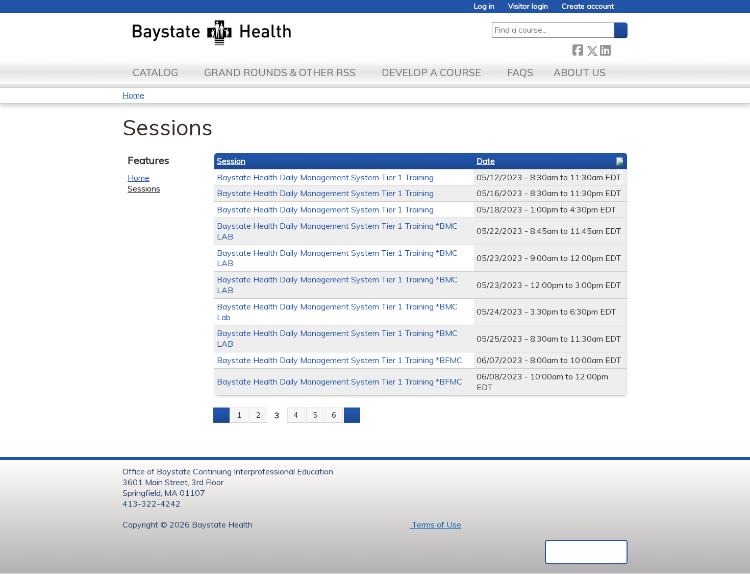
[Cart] (624, 10)
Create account (588, 6)
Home (133, 95)
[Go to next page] (352, 415)
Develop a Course (431, 72)
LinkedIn (605, 48)
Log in (484, 6)
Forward (619, 48)
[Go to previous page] (221, 415)
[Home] (259, 34)
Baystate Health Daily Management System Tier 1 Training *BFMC (339, 360)
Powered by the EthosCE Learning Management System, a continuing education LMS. (586, 552)
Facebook (577, 49)
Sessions (144, 188)
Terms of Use (435, 524)
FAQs (520, 72)
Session (231, 161)
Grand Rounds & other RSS (280, 72)
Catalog (155, 72)
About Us (580, 72)
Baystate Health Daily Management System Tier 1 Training (325, 177)
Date (486, 161)
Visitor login (528, 6)
